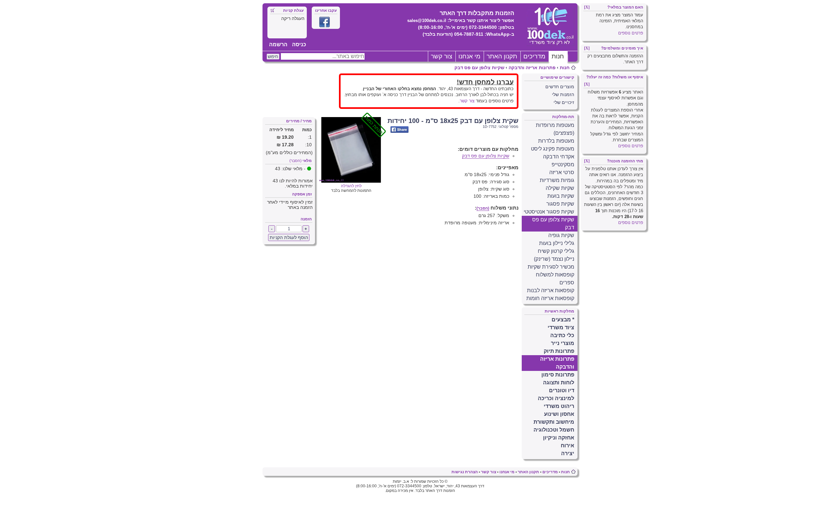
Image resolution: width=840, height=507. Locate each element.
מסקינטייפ (563, 164)
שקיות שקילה (560, 188)
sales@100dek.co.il (426, 20)
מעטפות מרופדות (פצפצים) (555, 129)
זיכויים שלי (564, 102)
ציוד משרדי (561, 327)
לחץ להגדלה (362, 183)
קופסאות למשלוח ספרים (555, 278)
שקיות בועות (560, 196)
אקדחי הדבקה (558, 156)
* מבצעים (563, 319)
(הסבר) (295, 160)
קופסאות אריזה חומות (550, 298)
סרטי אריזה (561, 172)
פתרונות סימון (557, 374)
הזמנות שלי (563, 94)
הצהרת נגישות (465, 472)
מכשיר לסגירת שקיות (551, 267)
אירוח (567, 445)
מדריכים (534, 56)
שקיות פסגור (560, 204)
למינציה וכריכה (556, 398)
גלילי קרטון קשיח (556, 251)
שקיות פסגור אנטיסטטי (549, 211)
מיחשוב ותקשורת (554, 422)
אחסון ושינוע (559, 414)
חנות (558, 56)
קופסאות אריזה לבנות (550, 290)
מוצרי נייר (562, 343)
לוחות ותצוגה (558, 382)
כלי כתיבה (562, 335)
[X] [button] (587, 7)
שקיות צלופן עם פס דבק (479, 67)
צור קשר (441, 56)
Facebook (324, 22)
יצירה (567, 453)
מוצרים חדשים (559, 86)
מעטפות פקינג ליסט (552, 149)
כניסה (299, 44)
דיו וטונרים (561, 390)
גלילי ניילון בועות (556, 243)
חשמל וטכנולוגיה (554, 430)
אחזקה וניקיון (558, 437)
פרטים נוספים (630, 32)
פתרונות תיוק (559, 351)
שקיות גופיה (561, 235)
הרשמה (278, 44)
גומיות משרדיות (557, 180)
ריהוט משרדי (559, 406)
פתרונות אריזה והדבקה (532, 67)
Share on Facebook (399, 129)
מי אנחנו (469, 56)
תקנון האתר (502, 56)
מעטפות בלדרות (556, 141)
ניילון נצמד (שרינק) (554, 259)
